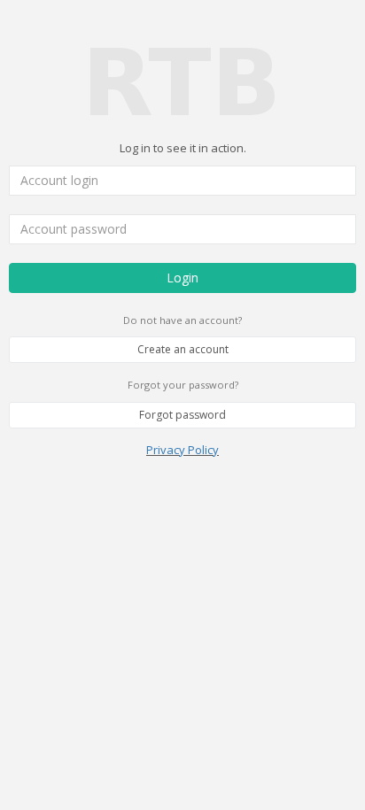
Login (182, 277)
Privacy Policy (182, 450)
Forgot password (182, 414)
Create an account (183, 349)
